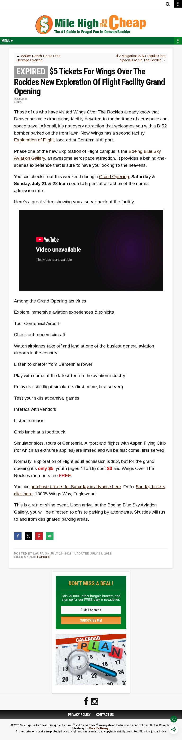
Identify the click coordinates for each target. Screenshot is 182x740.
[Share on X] (28, 536)
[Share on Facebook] (18, 536)
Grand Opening (114, 176)
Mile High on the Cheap (91, 25)
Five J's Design (99, 728)
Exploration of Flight (34, 139)
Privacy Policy (79, 715)
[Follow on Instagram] (94, 701)
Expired (44, 557)
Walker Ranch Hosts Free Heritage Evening (38, 58)
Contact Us (105, 715)
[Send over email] (49, 536)
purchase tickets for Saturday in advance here (76, 486)
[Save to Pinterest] (39, 536)
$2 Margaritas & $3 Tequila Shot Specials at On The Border (140, 58)
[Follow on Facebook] (86, 701)
